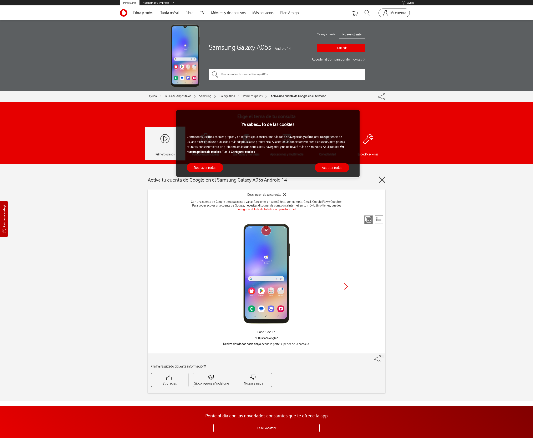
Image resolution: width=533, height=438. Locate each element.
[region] (268, 144)
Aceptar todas (332, 167)
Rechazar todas (205, 167)
